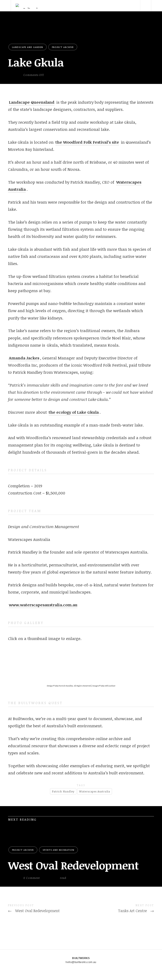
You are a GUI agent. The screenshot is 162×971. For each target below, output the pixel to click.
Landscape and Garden (27, 47)
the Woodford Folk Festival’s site (87, 142)
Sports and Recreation (58, 849)
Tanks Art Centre (136, 910)
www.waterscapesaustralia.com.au (43, 605)
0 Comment (31, 878)
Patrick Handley (63, 791)
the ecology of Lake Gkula (74, 412)
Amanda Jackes (24, 358)
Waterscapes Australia (94, 791)
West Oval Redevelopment (73, 865)
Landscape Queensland (31, 102)
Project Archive (63, 47)
